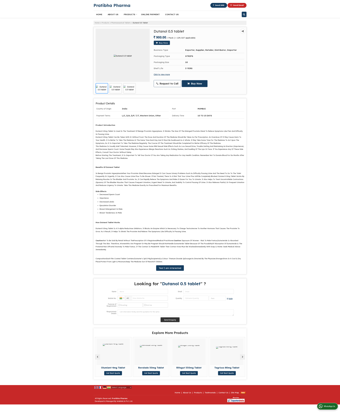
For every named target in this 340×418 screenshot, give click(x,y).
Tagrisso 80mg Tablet (194, 367)
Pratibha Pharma (112, 5)
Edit (231, 299)
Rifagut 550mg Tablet (156, 367)
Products (129, 14)
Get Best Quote (119, 373)
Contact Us (172, 14)
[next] (242, 357)
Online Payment (150, 14)
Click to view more (162, 74)
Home (99, 14)
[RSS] (243, 392)
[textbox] (217, 298)
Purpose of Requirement (111, 305)
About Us (113, 14)
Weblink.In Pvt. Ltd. (125, 401)
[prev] (97, 357)
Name (114, 291)
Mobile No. (112, 298)
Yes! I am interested (170, 268)
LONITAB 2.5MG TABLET (232, 367)
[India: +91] (121, 298)
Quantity (179, 298)
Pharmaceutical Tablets (121, 23)
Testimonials (210, 392)
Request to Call (168, 83)
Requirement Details (111, 312)
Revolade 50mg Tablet (118, 367)
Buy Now (163, 43)
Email (180, 291)
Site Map (235, 392)
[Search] (244, 14)
